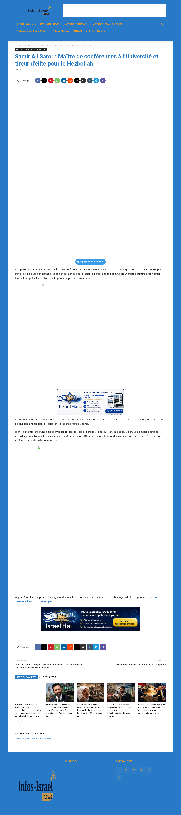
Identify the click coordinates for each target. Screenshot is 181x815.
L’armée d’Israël (60, 30)
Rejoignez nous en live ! (92, 261)
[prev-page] (17, 721)
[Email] (77, 80)
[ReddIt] (70, 80)
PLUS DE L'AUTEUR (47, 677)
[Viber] (103, 80)
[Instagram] (137, 37)
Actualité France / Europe (107, 24)
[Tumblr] (147, 37)
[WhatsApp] (57, 80)
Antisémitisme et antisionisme (90, 30)
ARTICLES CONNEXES (26, 677)
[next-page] (21, 721)
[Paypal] (142, 37)
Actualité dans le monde (31, 30)
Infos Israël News (49, 24)
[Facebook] (132, 37)
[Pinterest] (51, 80)
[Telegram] (96, 80)
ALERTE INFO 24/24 (26, 24)
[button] (162, 24)
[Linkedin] (64, 80)
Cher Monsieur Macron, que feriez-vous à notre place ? (140, 664)
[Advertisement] (114, 10)
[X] (151, 37)
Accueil (18, 45)
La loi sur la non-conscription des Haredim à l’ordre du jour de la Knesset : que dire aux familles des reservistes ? (49, 666)
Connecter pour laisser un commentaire (33, 738)
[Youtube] (156, 37)
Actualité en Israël (76, 24)
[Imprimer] (83, 80)
